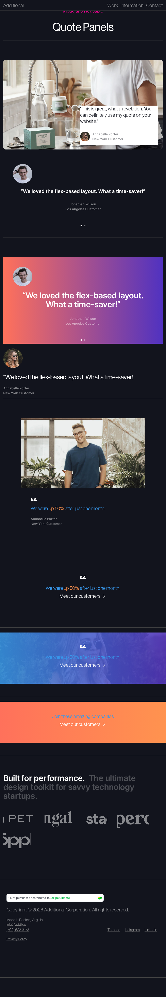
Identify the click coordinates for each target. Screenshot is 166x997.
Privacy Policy (16, 939)
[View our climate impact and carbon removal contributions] (55, 898)
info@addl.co (16, 924)
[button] (81, 225)
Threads (113, 929)
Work (112, 5)
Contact (154, 5)
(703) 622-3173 (17, 929)
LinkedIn (151, 929)
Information (132, 5)
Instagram (132, 929)
